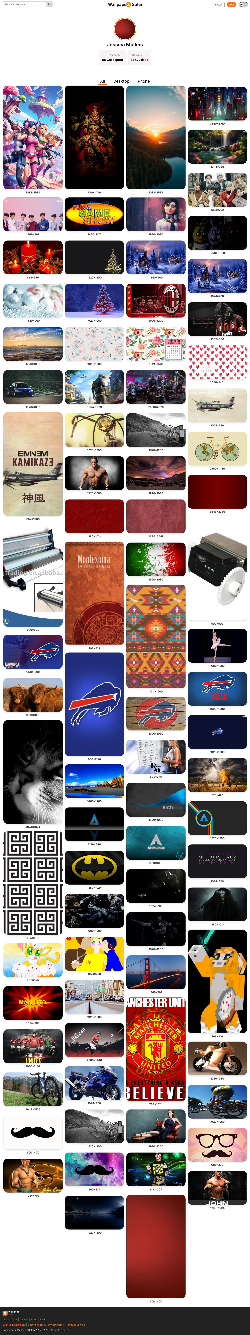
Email (42, 1319)
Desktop (121, 81)
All (102, 81)
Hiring (34, 1319)
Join (231, 4)
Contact (24, 1319)
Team (14, 1319)
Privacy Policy (56, 1324)
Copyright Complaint (14, 1324)
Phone (144, 81)
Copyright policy (37, 1324)
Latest (218, 4)
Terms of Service (75, 1324)
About (6, 1319)
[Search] (49, 4)
